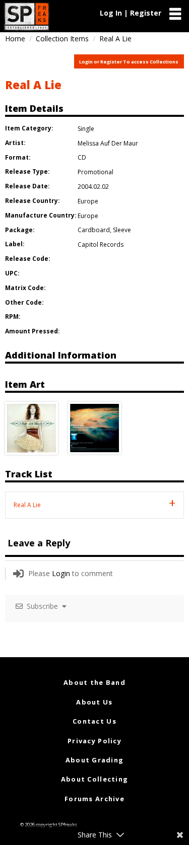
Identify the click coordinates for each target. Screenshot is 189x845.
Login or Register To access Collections (128, 61)
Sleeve (122, 230)
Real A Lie (33, 84)
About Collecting (94, 779)
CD (82, 157)
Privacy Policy (94, 740)
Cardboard (94, 230)
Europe (88, 201)
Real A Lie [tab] (27, 505)
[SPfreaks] (26, 16)
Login (61, 573)
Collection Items (62, 38)
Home (15, 38)
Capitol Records (100, 244)
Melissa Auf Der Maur (108, 143)
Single (86, 128)
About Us (94, 702)
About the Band (94, 682)
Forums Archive (94, 798)
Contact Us (94, 721)
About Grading (95, 759)
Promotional (95, 172)
